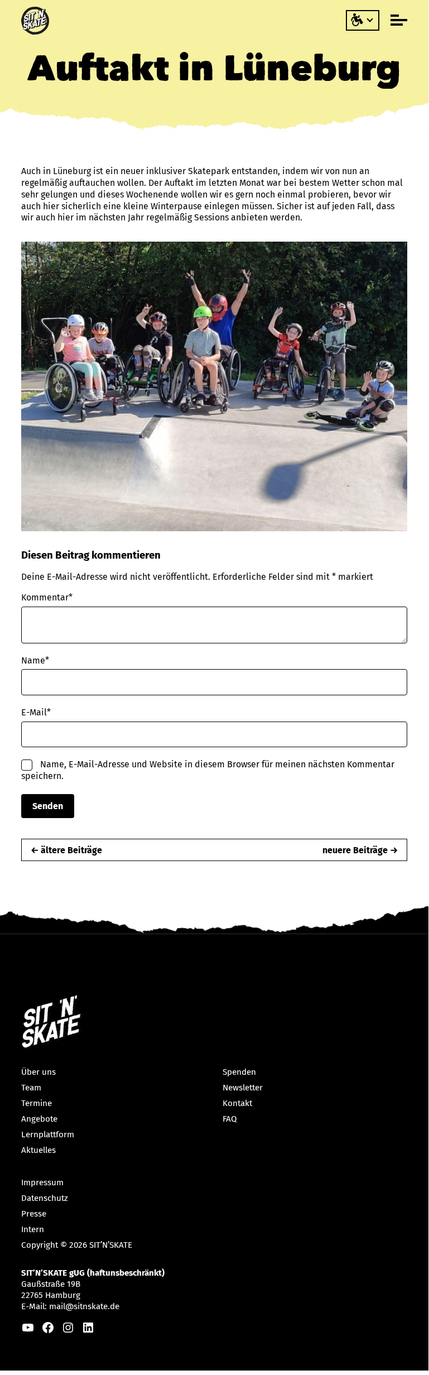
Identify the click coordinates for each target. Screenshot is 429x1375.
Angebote (39, 1119)
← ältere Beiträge (66, 850)
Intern (32, 1229)
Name (35, 660)
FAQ (230, 1119)
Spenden (239, 1072)
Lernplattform (47, 1134)
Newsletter (243, 1088)
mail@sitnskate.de (84, 1306)
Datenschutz (44, 1198)
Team (31, 1088)
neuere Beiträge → (360, 850)
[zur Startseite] (36, 21)
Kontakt (237, 1103)
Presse (33, 1214)
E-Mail (36, 712)
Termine (36, 1103)
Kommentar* (47, 597)
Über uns (38, 1072)
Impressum (42, 1182)
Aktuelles (38, 1150)
